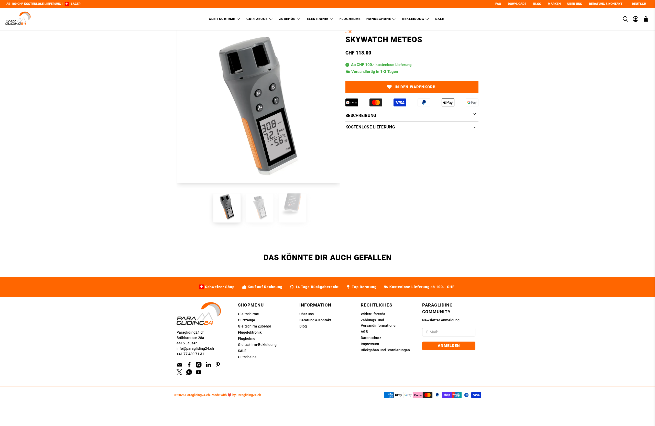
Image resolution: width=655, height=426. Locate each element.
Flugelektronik (249, 332)
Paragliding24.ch (190, 332)
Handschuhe (378, 19)
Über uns (306, 314)
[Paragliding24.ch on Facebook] (189, 366)
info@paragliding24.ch (195, 348)
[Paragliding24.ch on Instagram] (199, 366)
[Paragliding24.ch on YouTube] (199, 374)
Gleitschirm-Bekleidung (257, 345)
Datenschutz (371, 338)
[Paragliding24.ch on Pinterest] (218, 366)
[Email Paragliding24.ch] (179, 366)
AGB (364, 332)
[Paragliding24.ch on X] (179, 374)
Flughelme (350, 19)
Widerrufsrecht (373, 314)
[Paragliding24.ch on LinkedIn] (208, 366)
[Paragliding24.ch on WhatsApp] (189, 374)
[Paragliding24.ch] (18, 19)
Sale (439, 19)
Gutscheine (247, 357)
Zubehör (287, 19)
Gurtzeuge (257, 19)
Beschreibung (360, 115)
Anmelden (449, 345)
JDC (349, 31)
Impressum (370, 344)
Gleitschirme (222, 19)
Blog (303, 326)
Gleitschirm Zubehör (254, 326)
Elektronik (318, 19)
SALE (242, 351)
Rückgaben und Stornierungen (385, 350)
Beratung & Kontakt (315, 320)
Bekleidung (413, 19)
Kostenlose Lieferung (370, 127)
